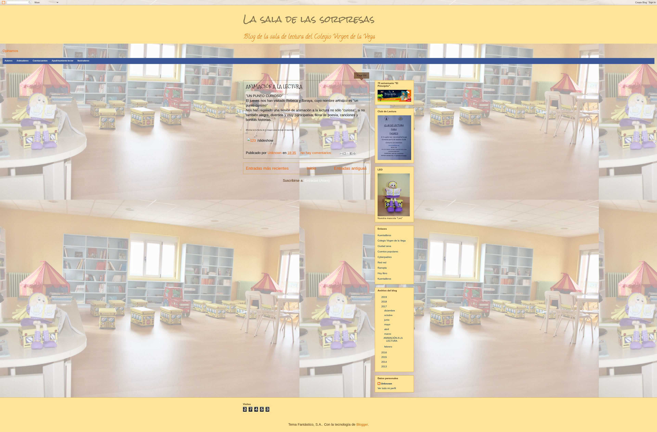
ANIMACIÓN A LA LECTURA (274, 86)
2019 (384, 297)
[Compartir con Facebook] (351, 153)
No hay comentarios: (316, 153)
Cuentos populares (388, 251)
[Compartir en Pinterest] (354, 153)
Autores (8, 61)
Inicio (311, 168)
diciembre (390, 310)
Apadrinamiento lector (62, 61)
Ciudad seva (384, 246)
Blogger (362, 424)
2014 (384, 361)
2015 (384, 357)
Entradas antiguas (350, 168)
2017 (384, 306)
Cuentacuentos (40, 61)
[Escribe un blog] (344, 153)
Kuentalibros (384, 235)
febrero (388, 346)
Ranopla (382, 267)
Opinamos (10, 51)
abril (387, 329)
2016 (384, 352)
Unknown (386, 383)
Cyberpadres (385, 257)
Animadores (23, 61)
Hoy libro (382, 273)
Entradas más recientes (267, 168)
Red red (382, 262)
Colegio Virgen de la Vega (392, 240)
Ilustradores (83, 61)
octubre (388, 315)
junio (387, 319)
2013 (384, 366)
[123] (251, 140)
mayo (387, 324)
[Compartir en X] (348, 153)
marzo (388, 333)
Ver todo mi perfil (387, 388)
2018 (384, 301)
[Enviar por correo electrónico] (341, 153)
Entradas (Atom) (317, 180)
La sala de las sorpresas (309, 19)
